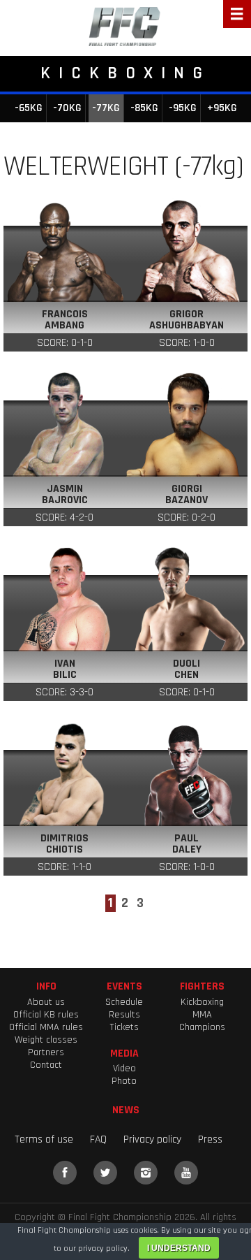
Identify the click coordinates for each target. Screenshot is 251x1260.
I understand (179, 1248)
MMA (202, 1014)
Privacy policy (152, 1139)
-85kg (144, 108)
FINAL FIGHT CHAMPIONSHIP (125, 28)
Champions (202, 1027)
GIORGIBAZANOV (186, 495)
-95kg (183, 108)
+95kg (222, 108)
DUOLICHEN (186, 669)
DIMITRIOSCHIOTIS (64, 844)
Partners (46, 1052)
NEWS (125, 1110)
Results (124, 1014)
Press (210, 1139)
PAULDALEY (186, 844)
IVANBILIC (65, 669)
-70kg (67, 108)
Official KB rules (46, 1014)
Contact (46, 1065)
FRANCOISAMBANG (65, 320)
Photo (124, 1081)
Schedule (124, 1002)
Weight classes (46, 1040)
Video (124, 1068)
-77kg (106, 108)
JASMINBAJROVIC (65, 495)
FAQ (98, 1139)
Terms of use (44, 1139)
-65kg (29, 108)
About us (46, 1002)
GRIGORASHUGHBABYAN (186, 320)
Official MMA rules (46, 1027)
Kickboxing (202, 1002)
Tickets (124, 1027)
